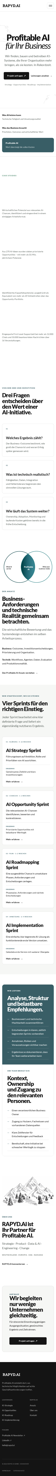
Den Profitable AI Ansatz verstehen (20, 673)
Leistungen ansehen (41, 75)
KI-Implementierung (10, 1420)
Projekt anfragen (16, 75)
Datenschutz (18, 1471)
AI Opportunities (9, 1410)
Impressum (6, 1471)
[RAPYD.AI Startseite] (11, 5)
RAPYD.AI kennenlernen (15, 1264)
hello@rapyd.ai (8, 1445)
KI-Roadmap (7, 1415)
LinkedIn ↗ (6, 1440)
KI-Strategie (7, 1405)
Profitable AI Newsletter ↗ (13, 1435)
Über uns (33, 1410)
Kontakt (33, 1415)
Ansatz (33, 1405)
